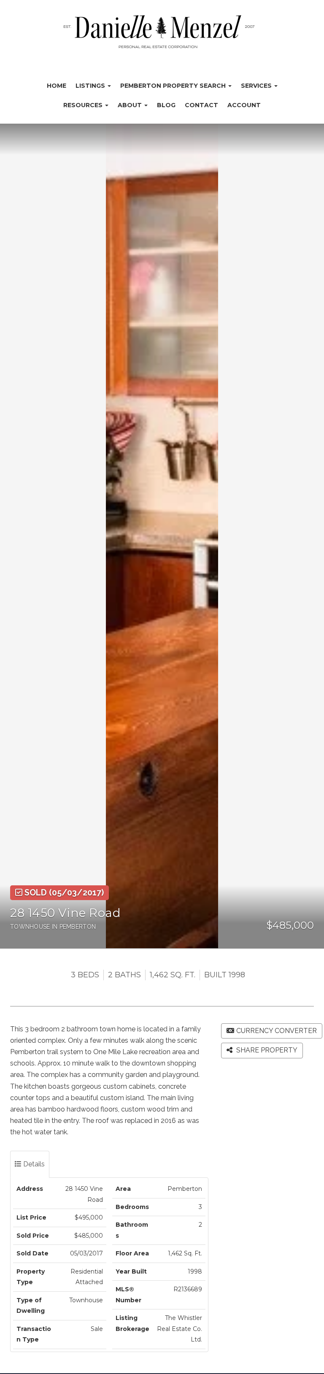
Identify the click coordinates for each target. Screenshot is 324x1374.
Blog (166, 105)
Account (244, 105)
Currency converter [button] (276, 1031)
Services (257, 85)
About (130, 105)
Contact (201, 105)
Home (56, 85)
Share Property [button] (266, 1050)
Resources (83, 105)
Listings (91, 85)
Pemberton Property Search (173, 85)
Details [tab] (33, 1164)
